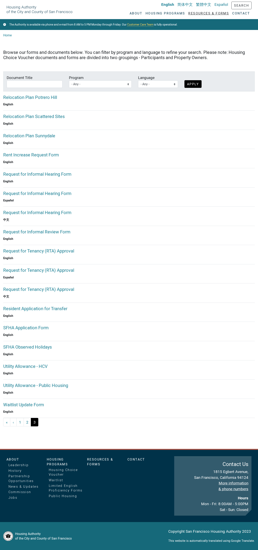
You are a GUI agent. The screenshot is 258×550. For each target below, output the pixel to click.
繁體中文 (203, 4)
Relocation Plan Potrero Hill (30, 97)
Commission (19, 492)
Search (241, 5)
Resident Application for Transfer (35, 308)
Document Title (19, 77)
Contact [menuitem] (241, 13)
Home (7, 35)
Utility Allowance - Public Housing (35, 385)
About (12, 459)
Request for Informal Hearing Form (37, 174)
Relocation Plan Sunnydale (29, 135)
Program (76, 77)
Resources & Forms (100, 461)
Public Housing (63, 496)
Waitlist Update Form (23, 404)
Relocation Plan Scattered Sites (34, 116)
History (15, 470)
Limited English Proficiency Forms (66, 488)
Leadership (18, 465)
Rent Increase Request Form (31, 155)
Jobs (13, 497)
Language (146, 77)
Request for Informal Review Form (36, 232)
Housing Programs (57, 461)
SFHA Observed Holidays (27, 347)
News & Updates (23, 486)
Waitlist (56, 480)
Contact (136, 459)
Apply (193, 84)
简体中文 (185, 4)
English (167, 4)
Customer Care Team (140, 24)
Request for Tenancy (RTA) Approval (38, 251)
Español (221, 4)
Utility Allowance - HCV (25, 366)
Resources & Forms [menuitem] (208, 13)
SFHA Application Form (26, 327)
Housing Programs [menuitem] (165, 13)
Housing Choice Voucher (63, 472)
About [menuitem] (136, 13)
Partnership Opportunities (21, 478)
